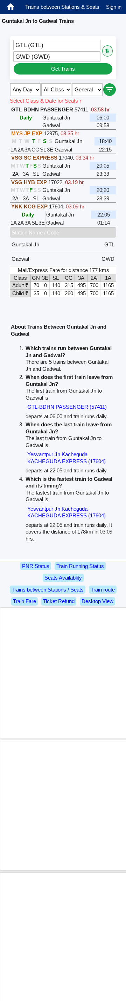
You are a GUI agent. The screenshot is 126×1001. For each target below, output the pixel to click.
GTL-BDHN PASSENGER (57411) (67, 407)
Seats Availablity (63, 578)
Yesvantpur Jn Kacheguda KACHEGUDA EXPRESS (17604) (66, 457)
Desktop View (97, 601)
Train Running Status (80, 566)
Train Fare (24, 601)
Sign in (113, 7)
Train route (103, 590)
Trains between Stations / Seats (48, 590)
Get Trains (63, 69)
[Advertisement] (63, 672)
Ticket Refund (59, 601)
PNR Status (35, 566)
